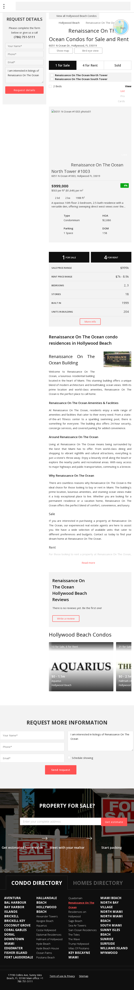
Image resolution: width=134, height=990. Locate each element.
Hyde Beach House (47, 948)
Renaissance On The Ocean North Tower (81, 75)
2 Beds (57, 86)
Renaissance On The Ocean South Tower (81, 79)
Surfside (107, 944)
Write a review (66, 618)
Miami (73, 957)
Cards (121, 101)
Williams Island (114, 948)
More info (90, 321)
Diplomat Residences (48, 934)
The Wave (74, 939)
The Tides (74, 934)
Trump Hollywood (78, 943)
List (122, 91)
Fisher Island (15, 953)
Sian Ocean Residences (82, 930)
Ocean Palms (44, 953)
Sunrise (106, 939)
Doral (9, 934)
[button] (125, 134)
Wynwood (109, 953)
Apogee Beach (44, 921)
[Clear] (125, 6)
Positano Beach (45, 957)
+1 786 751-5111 (30, 979)
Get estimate (114, 822)
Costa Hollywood (46, 930)
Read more (89, 562)
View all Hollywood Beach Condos (76, 16)
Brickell (11, 916)
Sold (117, 65)
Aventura (12, 898)
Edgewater (13, 948)
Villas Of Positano (78, 948)
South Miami (111, 925)
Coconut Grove (17, 925)
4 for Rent (90, 65)
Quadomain (75, 898)
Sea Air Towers (77, 925)
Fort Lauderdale (18, 957)
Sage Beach (75, 921)
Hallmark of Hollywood (49, 939)
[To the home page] (51, 22)
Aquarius (41, 925)
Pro (122, 96)
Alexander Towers (47, 916)
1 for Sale (62, 65)
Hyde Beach (43, 943)
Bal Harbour (15, 902)
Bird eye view (90, 50)
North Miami (111, 912)
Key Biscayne (79, 953)
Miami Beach (110, 898)
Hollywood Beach (69, 22)
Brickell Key (14, 921)
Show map (63, 50)
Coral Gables (15, 930)
